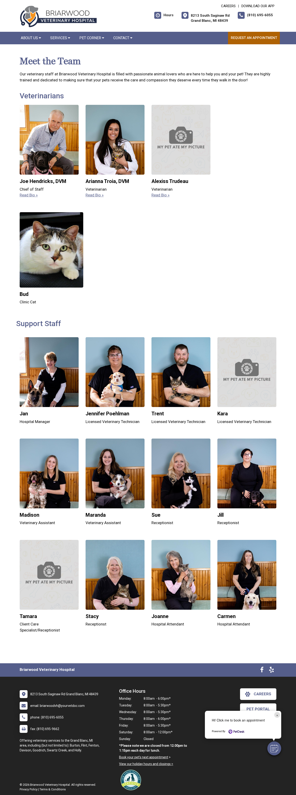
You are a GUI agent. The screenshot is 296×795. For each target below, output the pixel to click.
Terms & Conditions (53, 789)
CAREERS (228, 6)
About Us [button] (30, 38)
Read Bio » (29, 195)
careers (262, 694)
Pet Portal (258, 709)
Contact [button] (121, 38)
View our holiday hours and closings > (146, 764)
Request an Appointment (254, 38)
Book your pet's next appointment (143, 757)
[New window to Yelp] (271, 671)
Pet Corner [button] (90, 38)
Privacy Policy (28, 789)
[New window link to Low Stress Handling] (132, 780)
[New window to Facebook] (262, 671)
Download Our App (257, 6)
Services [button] (59, 38)
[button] (274, 748)
